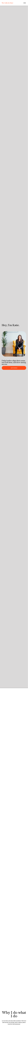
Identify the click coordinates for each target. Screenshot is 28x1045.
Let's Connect (14, 367)
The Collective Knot (7, 3)
